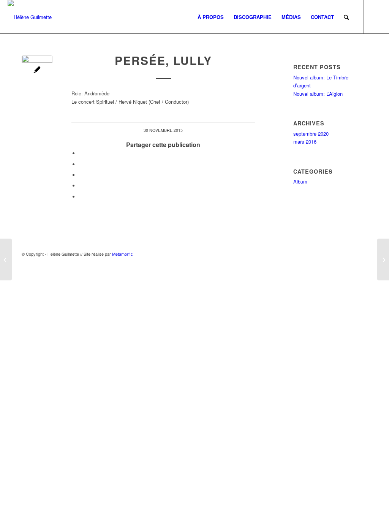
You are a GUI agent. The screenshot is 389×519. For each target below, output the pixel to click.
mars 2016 (304, 141)
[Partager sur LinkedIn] (81, 185)
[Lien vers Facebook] (375, 16)
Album (300, 181)
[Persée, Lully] (383, 259)
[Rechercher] (346, 17)
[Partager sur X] (81, 164)
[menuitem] (211, 17)
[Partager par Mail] (81, 196)
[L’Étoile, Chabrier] (6, 259)
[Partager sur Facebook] (81, 153)
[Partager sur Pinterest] (81, 175)
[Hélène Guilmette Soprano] (30, 17)
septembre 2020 (311, 133)
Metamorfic (122, 254)
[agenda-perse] (37, 70)
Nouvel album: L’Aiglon (318, 93)
